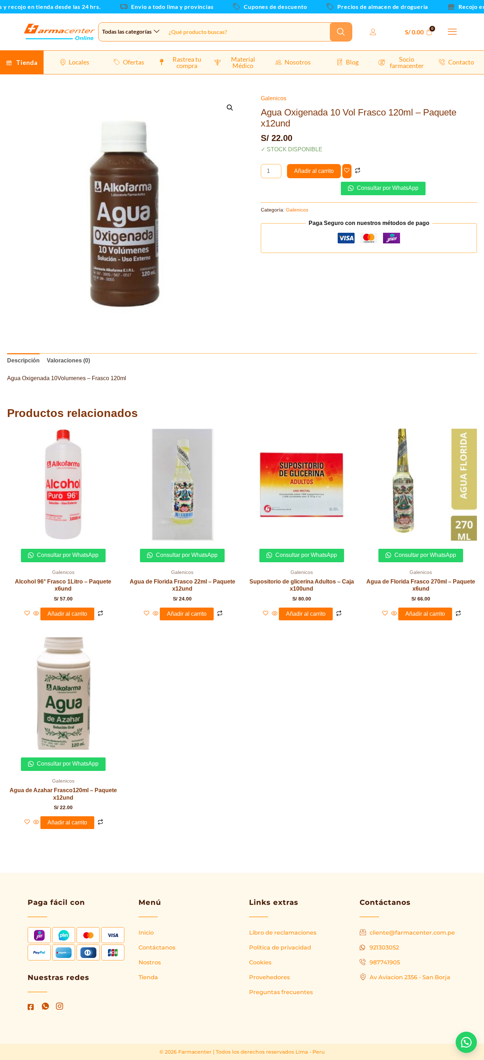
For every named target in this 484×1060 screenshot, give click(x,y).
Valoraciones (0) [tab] (68, 360)
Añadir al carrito (314, 171)
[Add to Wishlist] (346, 171)
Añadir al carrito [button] (67, 614)
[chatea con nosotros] (466, 1042)
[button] (452, 32)
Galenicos (273, 98)
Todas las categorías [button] (127, 31)
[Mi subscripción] (375, 32)
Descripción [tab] (23, 360)
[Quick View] (36, 614)
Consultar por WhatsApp (386, 188)
